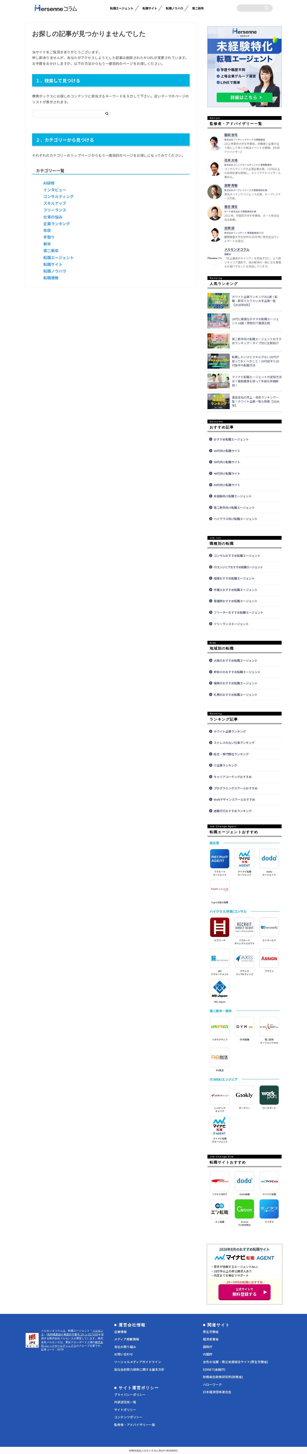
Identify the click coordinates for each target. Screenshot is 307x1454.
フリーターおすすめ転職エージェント (238, 612)
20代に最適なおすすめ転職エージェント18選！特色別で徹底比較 (255, 321)
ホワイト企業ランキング (230, 731)
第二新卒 (198, 8)
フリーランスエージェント (231, 624)
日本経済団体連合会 (217, 1392)
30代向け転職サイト (227, 462)
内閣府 (207, 1354)
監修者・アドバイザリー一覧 (134, 1424)
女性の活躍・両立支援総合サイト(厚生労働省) (235, 1361)
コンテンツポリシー (128, 1417)
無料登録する (244, 1292)
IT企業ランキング (225, 765)
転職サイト (149, 8)
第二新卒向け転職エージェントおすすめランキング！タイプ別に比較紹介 (257, 341)
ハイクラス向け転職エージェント (236, 519)
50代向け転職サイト (227, 485)
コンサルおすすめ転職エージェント (237, 555)
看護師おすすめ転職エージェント (236, 601)
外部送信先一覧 (125, 1402)
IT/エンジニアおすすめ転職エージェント (238, 567)
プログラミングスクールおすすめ (236, 788)
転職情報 (51, 277)
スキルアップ (54, 203)
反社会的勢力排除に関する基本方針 (139, 1369)
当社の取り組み (125, 1346)
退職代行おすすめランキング (233, 811)
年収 (47, 230)
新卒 (47, 244)
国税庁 (207, 1346)
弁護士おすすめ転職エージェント (236, 590)
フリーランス (54, 210)
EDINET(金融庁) (214, 1369)
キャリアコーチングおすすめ (233, 777)
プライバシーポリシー (130, 1394)
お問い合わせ (123, 1354)
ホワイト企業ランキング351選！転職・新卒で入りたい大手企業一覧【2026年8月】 (255, 301)
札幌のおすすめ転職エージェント (236, 694)
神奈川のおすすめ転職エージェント (237, 672)
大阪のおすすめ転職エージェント (236, 660)
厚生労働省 (211, 1331)
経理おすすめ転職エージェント (234, 578)
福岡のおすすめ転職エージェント (236, 683)
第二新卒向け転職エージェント (234, 507)
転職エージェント (121, 8)
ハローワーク (212, 1384)
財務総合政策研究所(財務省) (223, 1377)
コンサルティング (58, 196)
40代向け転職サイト (227, 473)
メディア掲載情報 (126, 1339)
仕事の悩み (52, 217)
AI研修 (49, 183)
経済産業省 (211, 1339)
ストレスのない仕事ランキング (234, 742)
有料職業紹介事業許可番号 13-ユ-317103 (72, 1334)
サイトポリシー (125, 1409)
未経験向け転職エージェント (233, 496)
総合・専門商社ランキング (231, 754)
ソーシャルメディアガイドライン (137, 1361)
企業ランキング (56, 223)
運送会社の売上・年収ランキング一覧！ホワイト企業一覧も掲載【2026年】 (255, 401)
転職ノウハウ (174, 8)
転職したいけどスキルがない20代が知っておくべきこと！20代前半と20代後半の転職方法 (255, 361)
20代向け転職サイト (227, 451)
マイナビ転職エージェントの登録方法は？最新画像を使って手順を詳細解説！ (257, 381)
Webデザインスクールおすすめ (234, 799)
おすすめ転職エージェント (231, 439)
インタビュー (54, 189)
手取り (49, 237)
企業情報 (120, 1331)
